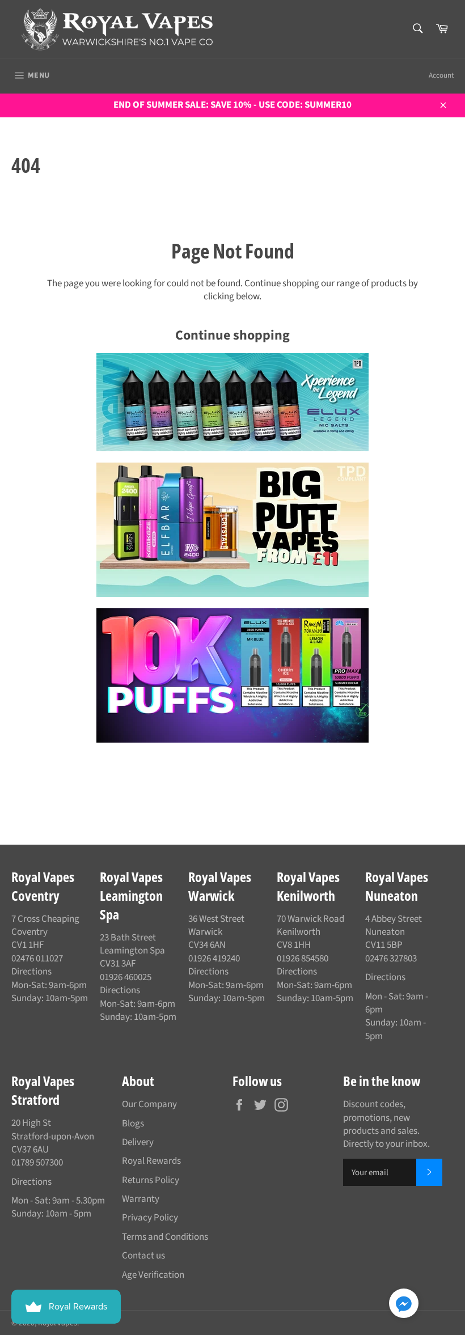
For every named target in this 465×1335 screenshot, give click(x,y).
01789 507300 (37, 1162)
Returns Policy (150, 1180)
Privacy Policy (150, 1217)
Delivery (138, 1142)
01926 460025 (125, 977)
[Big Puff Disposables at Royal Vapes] (232, 530)
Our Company (149, 1104)
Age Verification (153, 1275)
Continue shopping (232, 335)
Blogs (133, 1123)
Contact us (143, 1255)
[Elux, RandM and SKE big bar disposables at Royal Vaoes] (232, 675)
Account (441, 75)
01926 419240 (214, 958)
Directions (31, 971)
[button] (403, 1305)
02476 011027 (37, 958)
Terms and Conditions (165, 1237)
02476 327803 (391, 958)
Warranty (140, 1199)
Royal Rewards (151, 1161)
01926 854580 (302, 958)
